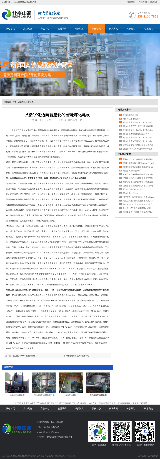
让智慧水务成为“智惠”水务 (78, 356)
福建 (69, 403)
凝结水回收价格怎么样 (132, 189)
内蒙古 (32, 403)
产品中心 (44, 29)
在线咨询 (143, 2)
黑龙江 (47, 403)
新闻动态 (96, 29)
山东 (78, 403)
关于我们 (130, 29)
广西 (99, 403)
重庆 (107, 403)
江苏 (56, 403)
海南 (103, 403)
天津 (19, 403)
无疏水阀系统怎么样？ (132, 171)
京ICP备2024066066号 (65, 456)
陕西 (128, 403)
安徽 (65, 403)
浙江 (61, 403)
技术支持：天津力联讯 (148, 456)
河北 (23, 403)
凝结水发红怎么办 (130, 115)
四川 (111, 403)
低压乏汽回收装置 (17, 395)
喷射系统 (62, 29)
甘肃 (132, 403)
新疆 (145, 403)
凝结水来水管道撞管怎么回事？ (136, 134)
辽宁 (38, 403)
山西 (27, 403)
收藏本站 (131, 2)
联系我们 (154, 2)
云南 (120, 403)
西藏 (124, 403)
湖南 (90, 403)
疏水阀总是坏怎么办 (131, 119)
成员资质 (79, 29)
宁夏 (141, 403)
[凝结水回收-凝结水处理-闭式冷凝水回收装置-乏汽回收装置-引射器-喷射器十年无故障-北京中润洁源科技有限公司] (16, 19)
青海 (137, 403)
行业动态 (29, 102)
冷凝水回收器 (71, 395)
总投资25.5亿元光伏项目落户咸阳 (137, 208)
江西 (73, 403)
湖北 (86, 403)
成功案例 (27, 29)
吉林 (42, 403)
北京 (15, 403)
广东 (94, 403)
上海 (52, 403)
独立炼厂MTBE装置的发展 (24, 356)
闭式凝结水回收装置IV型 (44, 395)
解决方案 (113, 29)
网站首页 (10, 29)
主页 (15, 102)
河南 (82, 403)
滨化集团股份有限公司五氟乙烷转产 (138, 212)
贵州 (116, 403)
